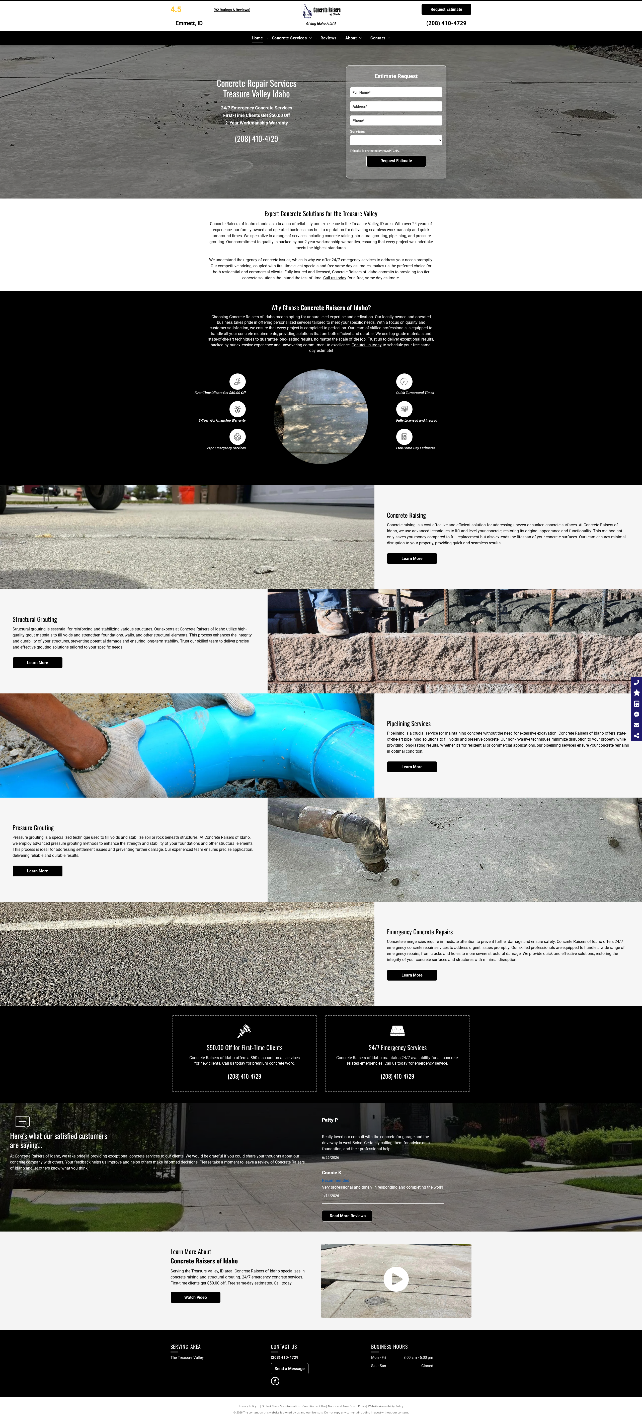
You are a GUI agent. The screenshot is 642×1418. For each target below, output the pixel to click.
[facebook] (275, 1382)
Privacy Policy (248, 1406)
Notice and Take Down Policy (347, 1406)
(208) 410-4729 (446, 23)
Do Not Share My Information (281, 1406)
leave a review (257, 1162)
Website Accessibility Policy (385, 1406)
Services (357, 131)
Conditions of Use (314, 1406)
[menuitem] (258, 38)
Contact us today (367, 345)
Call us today (334, 278)
